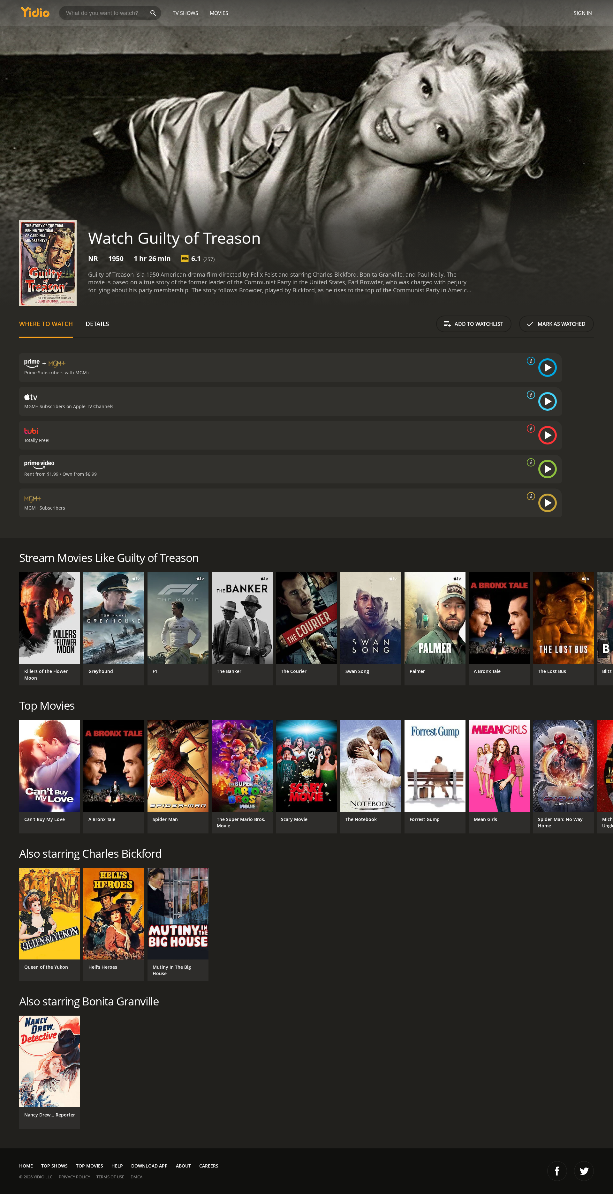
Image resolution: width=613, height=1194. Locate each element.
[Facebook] (557, 1171)
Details (97, 323)
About (183, 1166)
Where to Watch (46, 323)
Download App (149, 1166)
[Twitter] (584, 1171)
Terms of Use (110, 1177)
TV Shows (185, 13)
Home (26, 1166)
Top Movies (89, 1166)
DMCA (136, 1177)
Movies (219, 13)
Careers (208, 1166)
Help (117, 1166)
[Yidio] (35, 14)
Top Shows (54, 1166)
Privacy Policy (74, 1177)
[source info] (529, 361)
